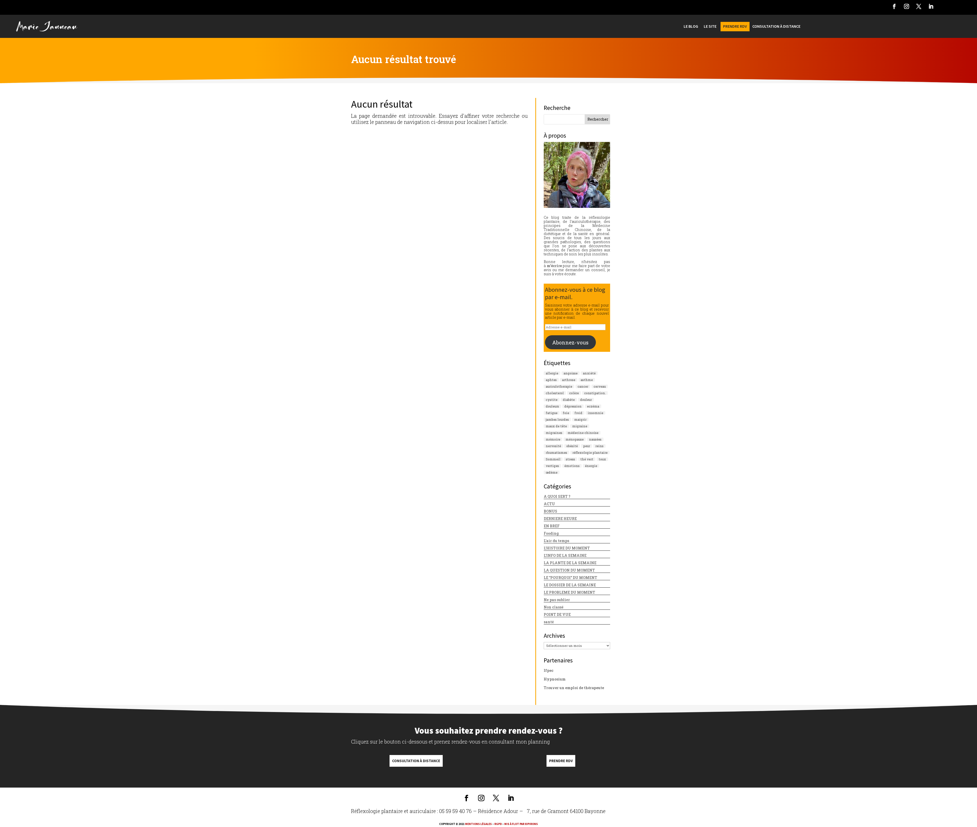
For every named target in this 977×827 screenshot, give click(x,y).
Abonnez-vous (570, 342)
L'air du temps (556, 540)
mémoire (553, 439)
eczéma (593, 406)
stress (570, 459)
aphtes (551, 380)
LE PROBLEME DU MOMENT (569, 592)
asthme (587, 380)
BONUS (550, 511)
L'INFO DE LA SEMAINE (565, 555)
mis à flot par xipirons (521, 824)
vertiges (552, 466)
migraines (554, 432)
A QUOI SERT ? (557, 496)
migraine (579, 426)
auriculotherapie (559, 386)
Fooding (551, 533)
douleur (586, 399)
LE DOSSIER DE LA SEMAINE (570, 585)
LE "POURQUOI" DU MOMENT (570, 577)
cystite (551, 399)
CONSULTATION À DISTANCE (776, 26)
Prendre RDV (561, 760)
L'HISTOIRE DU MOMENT (567, 548)
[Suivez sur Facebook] (894, 6)
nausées (595, 439)
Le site (710, 26)
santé (549, 621)
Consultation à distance (416, 760)
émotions (572, 466)
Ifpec (548, 670)
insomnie (595, 413)
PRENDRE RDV (735, 26)
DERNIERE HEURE (560, 518)
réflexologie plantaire (590, 452)
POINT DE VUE (557, 614)
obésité (572, 446)
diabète (569, 399)
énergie (591, 466)
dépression (573, 406)
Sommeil (553, 459)
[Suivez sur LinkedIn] (931, 6)
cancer (583, 386)
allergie (552, 373)
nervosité (553, 446)
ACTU (549, 503)
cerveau (600, 386)
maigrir (580, 419)
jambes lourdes (557, 419)
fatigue (551, 413)
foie (566, 413)
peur (586, 446)
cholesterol (555, 393)
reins (599, 446)
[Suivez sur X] (919, 6)
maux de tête (556, 426)
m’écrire (554, 265)
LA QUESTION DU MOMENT (569, 570)
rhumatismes (556, 452)
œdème (551, 472)
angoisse (571, 373)
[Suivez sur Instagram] (906, 6)
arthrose (568, 380)
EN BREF (551, 526)
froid (578, 413)
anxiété (589, 373)
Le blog (691, 26)
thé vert (586, 459)
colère (574, 393)
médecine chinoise (583, 432)
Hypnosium (555, 679)
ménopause (575, 439)
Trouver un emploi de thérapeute (574, 687)
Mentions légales (478, 824)
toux (602, 459)
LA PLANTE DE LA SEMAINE (570, 562)
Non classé (554, 607)
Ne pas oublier (557, 599)
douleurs (552, 406)
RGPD (498, 824)
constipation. (595, 393)
